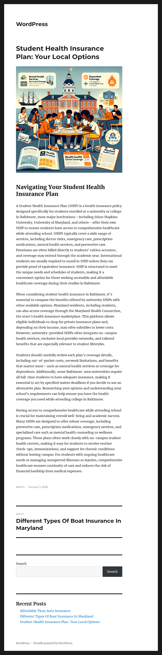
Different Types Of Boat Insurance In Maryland (56, 616)
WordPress (32, 24)
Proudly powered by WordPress (53, 643)
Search (21, 564)
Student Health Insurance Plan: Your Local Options (60, 622)
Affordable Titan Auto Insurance (45, 611)
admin (20, 486)
